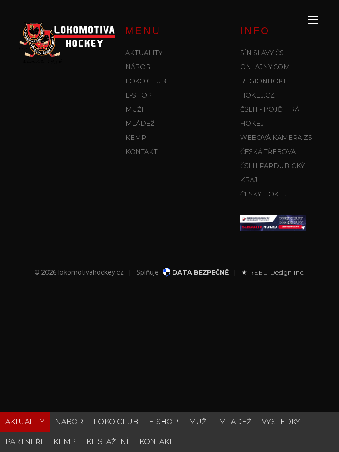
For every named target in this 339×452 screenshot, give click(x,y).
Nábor (138, 67)
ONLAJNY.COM (265, 67)
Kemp (135, 138)
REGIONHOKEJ (265, 81)
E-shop (138, 95)
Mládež (139, 124)
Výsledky (281, 422)
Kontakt (141, 152)
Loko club (145, 81)
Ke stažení (108, 441)
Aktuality (143, 53)
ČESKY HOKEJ (263, 194)
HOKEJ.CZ (257, 95)
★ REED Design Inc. (273, 272)
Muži (134, 109)
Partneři (24, 441)
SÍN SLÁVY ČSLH (266, 53)
